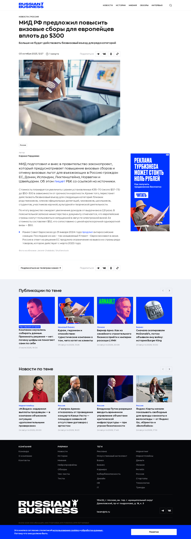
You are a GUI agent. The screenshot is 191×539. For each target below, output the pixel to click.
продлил (87, 232)
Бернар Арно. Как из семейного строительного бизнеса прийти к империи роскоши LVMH (114, 335)
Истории (121, 5)
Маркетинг (142, 451)
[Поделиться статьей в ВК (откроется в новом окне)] (104, 54)
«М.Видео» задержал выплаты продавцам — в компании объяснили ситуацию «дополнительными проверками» (34, 417)
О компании (25, 456)
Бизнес (101, 465)
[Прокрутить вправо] (169, 290)
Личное (140, 465)
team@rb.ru (103, 512)
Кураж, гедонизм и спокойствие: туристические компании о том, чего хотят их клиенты (75, 335)
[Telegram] (162, 510)
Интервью (157, 5)
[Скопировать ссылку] (117, 54)
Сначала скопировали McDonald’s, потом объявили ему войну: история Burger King (150, 335)
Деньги (140, 460)
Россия (34, 17)
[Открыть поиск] (170, 5)
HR (98, 483)
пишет (59, 181)
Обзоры (144, 5)
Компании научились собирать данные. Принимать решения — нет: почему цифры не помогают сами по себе (37, 337)
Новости (108, 5)
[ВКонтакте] (169, 510)
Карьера (102, 469)
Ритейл (140, 469)
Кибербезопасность (108, 474)
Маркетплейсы (144, 456)
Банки (100, 460)
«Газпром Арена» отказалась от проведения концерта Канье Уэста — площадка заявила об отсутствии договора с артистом (75, 417)
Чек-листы (64, 474)
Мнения (133, 5)
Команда (24, 451)
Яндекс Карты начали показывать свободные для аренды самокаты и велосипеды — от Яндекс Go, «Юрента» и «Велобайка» (152, 417)
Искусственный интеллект (112, 456)
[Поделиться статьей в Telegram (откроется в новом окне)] (98, 54)
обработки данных (92, 530)
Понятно (154, 532)
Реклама (102, 451)
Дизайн (101, 479)
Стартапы (141, 479)
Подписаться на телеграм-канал (39, 268)
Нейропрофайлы (67, 465)
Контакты (24, 460)
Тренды (140, 487)
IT (98, 487)
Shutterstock (62, 250)
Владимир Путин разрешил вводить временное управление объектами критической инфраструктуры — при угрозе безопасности (114, 417)
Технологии (143, 483)
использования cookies (66, 530)
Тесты (61, 479)
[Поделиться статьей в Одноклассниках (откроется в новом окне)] (111, 54)
